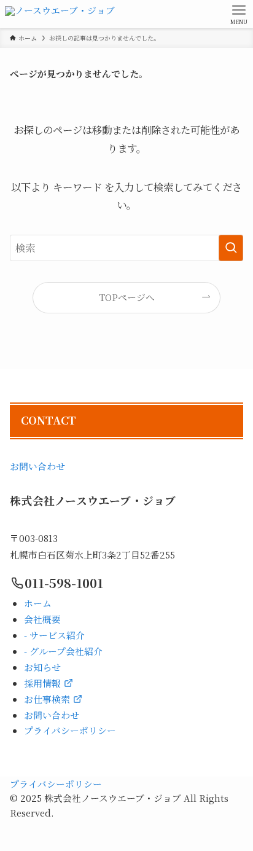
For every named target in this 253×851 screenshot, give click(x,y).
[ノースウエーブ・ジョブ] (60, 14)
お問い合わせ (37, 466)
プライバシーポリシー (56, 783)
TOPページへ (127, 297)
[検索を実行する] (231, 248)
